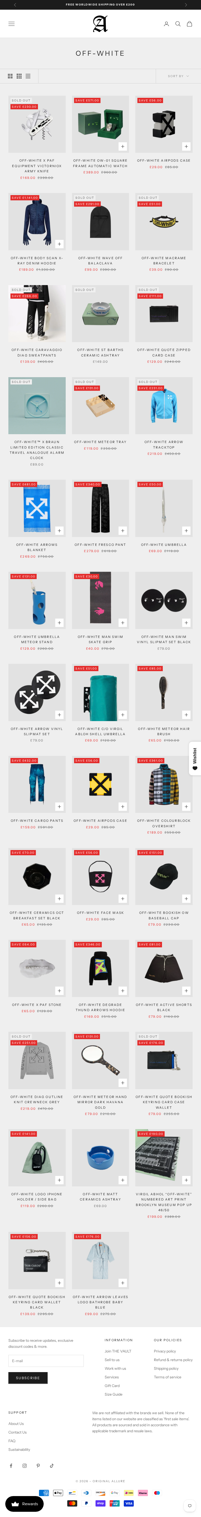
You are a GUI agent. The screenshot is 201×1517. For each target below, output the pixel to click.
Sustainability (19, 1449)
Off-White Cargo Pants (37, 821)
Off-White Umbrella (164, 545)
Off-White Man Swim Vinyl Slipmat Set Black (164, 639)
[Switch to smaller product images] (19, 76)
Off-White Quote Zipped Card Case (164, 352)
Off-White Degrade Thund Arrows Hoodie (100, 1007)
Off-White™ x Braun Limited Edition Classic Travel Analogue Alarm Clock (37, 450)
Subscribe (28, 1378)
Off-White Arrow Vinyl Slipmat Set (37, 731)
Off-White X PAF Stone (37, 1005)
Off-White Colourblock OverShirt (164, 823)
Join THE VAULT (118, 1351)
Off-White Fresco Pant (100, 545)
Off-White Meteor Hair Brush (164, 731)
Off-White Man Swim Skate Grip (100, 639)
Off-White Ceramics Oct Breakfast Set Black (37, 915)
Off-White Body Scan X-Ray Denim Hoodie (37, 260)
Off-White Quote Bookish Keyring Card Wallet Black (37, 1302)
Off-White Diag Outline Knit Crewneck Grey (37, 1099)
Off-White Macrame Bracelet (164, 260)
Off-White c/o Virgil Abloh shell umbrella (100, 731)
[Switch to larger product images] (10, 76)
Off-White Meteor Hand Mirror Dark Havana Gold (100, 1102)
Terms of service (167, 1377)
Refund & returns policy (173, 1359)
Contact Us (17, 1432)
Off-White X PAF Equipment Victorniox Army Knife (37, 166)
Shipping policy (166, 1368)
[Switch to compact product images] (28, 76)
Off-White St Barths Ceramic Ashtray (100, 352)
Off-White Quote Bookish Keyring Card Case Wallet (164, 1102)
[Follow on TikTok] (51, 1465)
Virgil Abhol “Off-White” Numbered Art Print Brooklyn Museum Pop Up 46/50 (164, 1202)
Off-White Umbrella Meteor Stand (37, 639)
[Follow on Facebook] (11, 1465)
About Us (16, 1423)
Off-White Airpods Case (164, 160)
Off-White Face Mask (100, 913)
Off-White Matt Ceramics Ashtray (100, 1196)
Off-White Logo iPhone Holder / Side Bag (37, 1196)
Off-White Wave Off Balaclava (100, 260)
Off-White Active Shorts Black (164, 1007)
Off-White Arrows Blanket (37, 547)
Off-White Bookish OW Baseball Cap (164, 915)
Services (112, 1377)
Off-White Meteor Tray (100, 442)
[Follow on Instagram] (24, 1465)
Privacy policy (165, 1351)
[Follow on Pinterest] (38, 1465)
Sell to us (112, 1359)
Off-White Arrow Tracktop (163, 444)
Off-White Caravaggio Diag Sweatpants (37, 352)
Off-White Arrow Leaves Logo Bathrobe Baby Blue (101, 1302)
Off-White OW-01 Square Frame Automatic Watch (100, 163)
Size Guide (113, 1394)
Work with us (115, 1368)
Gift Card (112, 1385)
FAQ (11, 1441)
